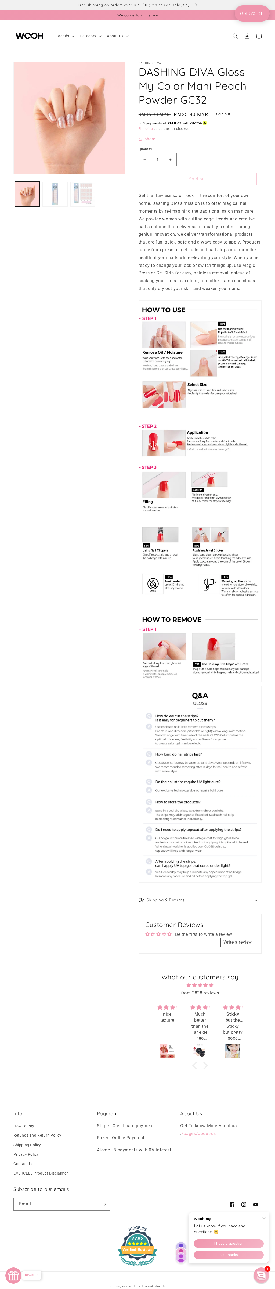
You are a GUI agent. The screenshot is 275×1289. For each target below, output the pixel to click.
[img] (200, 985)
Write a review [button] (237, 942)
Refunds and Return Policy (37, 1135)
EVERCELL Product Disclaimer (40, 1173)
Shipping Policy (27, 1145)
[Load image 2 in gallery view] (54, 194)
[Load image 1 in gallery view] (27, 194)
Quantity (145, 149)
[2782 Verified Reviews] (137, 1267)
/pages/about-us (199, 1133)
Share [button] (150, 139)
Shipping (146, 129)
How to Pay (23, 1126)
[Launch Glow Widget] (13, 1275)
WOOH (126, 1286)
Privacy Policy (26, 1154)
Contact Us (23, 1164)
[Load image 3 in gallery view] (82, 194)
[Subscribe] (104, 1204)
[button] (65, 36)
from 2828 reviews (200, 993)
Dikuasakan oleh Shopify (148, 1286)
